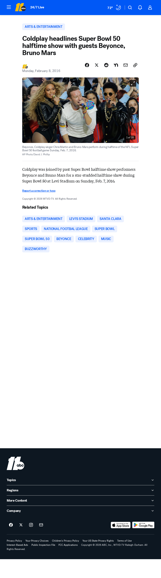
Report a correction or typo (38, 191)
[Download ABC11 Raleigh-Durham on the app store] (121, 525)
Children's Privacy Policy (65, 540)
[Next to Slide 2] (132, 110)
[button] (8, 7)
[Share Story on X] (96, 65)
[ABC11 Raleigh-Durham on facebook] (11, 525)
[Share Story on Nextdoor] (115, 65)
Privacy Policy (14, 540)
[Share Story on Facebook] (87, 65)
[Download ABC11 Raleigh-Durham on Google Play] (143, 525)
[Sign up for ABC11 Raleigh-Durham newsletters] (41, 525)
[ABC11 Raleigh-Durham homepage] (20, 7)
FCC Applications (68, 545)
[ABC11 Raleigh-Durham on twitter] (21, 525)
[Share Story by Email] (125, 65)
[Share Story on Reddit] (106, 65)
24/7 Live (37, 7)
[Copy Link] (135, 65)
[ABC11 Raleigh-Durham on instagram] (31, 525)
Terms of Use (124, 540)
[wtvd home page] (15, 463)
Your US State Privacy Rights (98, 540)
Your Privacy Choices (37, 540)
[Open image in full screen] (133, 83)
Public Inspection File (43, 545)
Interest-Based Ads (17, 545)
